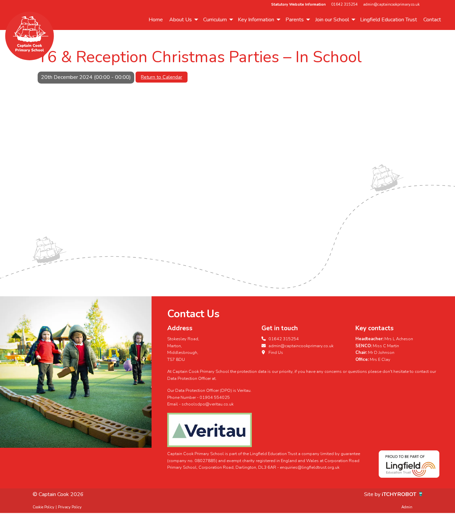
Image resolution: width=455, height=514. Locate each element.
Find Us (275, 353)
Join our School (332, 19)
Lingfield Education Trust (388, 19)
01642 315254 (344, 4)
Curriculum (215, 19)
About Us (180, 19)
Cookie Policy (43, 507)
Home (156, 19)
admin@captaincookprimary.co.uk (391, 4)
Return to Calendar (161, 77)
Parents (294, 19)
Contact (432, 19)
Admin (406, 507)
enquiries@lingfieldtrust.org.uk (309, 467)
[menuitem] (155, 19)
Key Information (256, 19)
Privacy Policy (70, 507)
